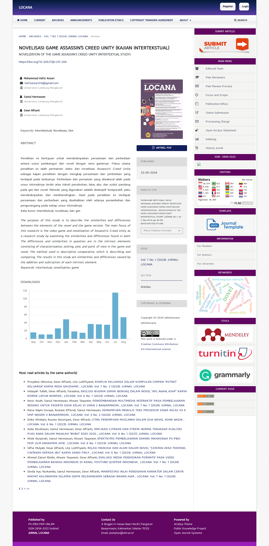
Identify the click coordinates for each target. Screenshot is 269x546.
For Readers (204, 246)
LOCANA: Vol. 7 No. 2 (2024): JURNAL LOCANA (113, 386)
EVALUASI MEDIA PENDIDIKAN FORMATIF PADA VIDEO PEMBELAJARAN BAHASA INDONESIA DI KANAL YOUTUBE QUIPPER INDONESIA (100, 460)
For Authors (204, 255)
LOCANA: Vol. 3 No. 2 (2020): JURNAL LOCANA (103, 415)
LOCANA (25, 8)
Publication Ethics (111, 20)
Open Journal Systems (188, 533)
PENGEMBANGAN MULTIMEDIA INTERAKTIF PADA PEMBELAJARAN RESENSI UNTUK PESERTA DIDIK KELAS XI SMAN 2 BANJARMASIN (106, 403)
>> (27, 489)
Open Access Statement (221, 130)
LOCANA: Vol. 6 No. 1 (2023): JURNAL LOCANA (96, 396)
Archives (58, 20)
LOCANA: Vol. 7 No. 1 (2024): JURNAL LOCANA (153, 405)
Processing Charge (217, 121)
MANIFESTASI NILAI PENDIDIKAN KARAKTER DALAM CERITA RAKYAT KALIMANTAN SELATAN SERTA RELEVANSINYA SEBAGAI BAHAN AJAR (105, 474)
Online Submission (217, 113)
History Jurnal (214, 148)
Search (242, 20)
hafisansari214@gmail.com (41, 83)
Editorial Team (214, 68)
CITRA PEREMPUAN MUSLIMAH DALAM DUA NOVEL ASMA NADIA (138, 420)
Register (228, 6)
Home (24, 20)
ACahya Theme (183, 524)
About (184, 20)
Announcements (81, 20)
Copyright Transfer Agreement (151, 20)
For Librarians (205, 264)
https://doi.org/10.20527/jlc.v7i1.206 (43, 62)
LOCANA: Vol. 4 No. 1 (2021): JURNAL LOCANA (130, 434)
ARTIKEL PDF (163, 148)
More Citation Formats (157, 230)
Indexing (211, 139)
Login (245, 6)
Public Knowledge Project (190, 528)
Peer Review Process (219, 86)
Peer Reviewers (215, 77)
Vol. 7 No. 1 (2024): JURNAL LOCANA (66, 37)
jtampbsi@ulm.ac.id (121, 533)
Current (39, 20)
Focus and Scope (217, 95)
